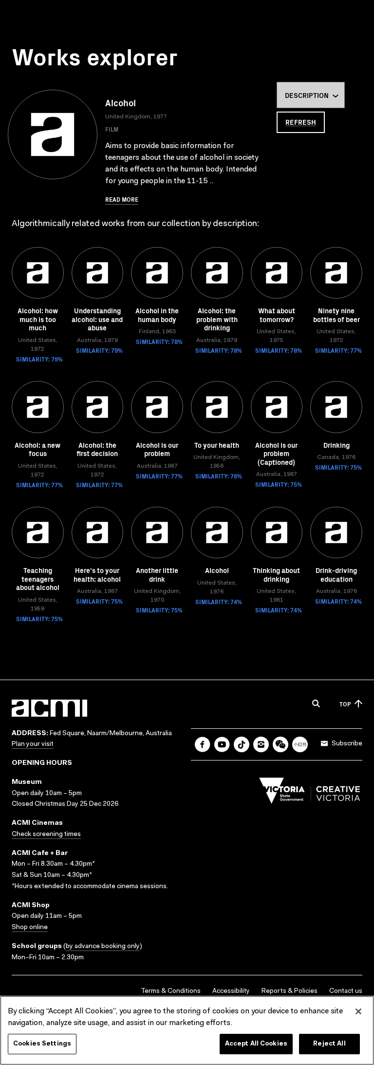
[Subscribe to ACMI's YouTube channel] (222, 744)
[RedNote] (300, 744)
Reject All (329, 1044)
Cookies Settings (42, 1044)
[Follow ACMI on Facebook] (202, 744)
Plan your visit (33, 744)
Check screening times (46, 834)
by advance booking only (103, 946)
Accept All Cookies (256, 1044)
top (345, 704)
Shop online (30, 927)
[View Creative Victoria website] (310, 793)
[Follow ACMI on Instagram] (261, 744)
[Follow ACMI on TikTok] (241, 744)
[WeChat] (280, 744)
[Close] (358, 1011)
